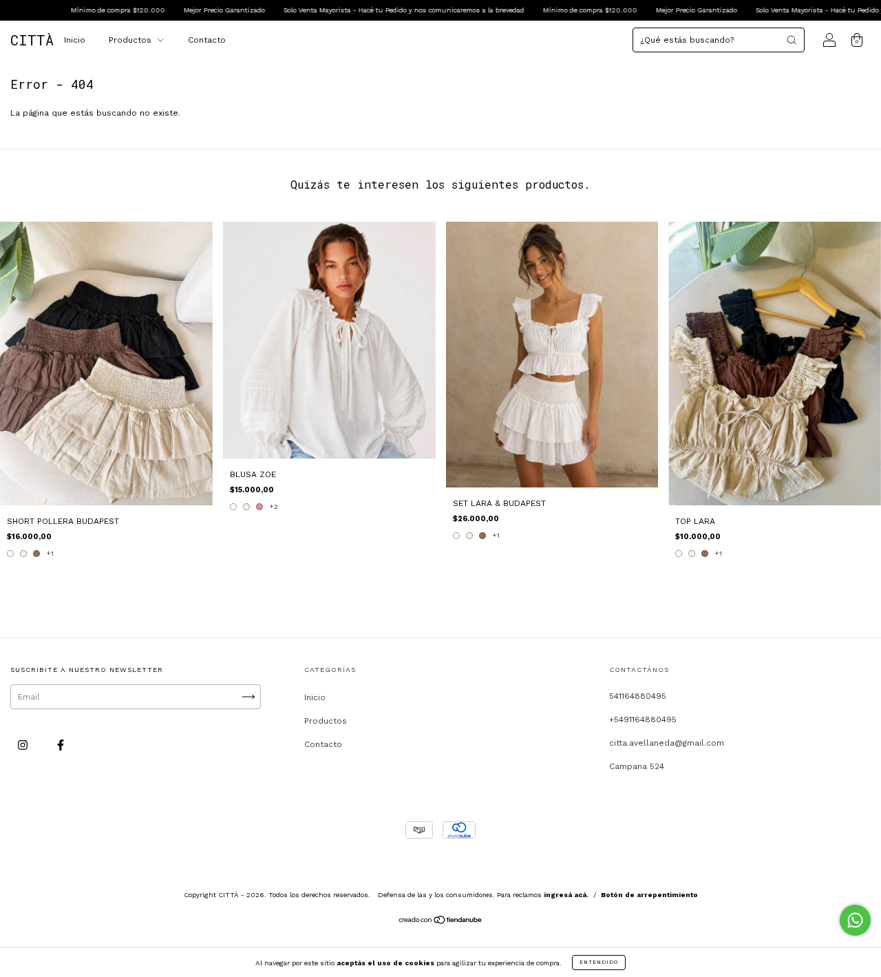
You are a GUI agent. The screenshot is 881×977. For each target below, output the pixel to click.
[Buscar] (791, 40)
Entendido (599, 962)
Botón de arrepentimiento (649, 895)
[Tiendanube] (441, 922)
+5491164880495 (643, 719)
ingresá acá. (566, 895)
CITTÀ (32, 40)
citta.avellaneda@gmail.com (666, 743)
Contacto (207, 40)
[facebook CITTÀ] (60, 745)
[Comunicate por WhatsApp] (855, 920)
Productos (131, 40)
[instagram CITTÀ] (24, 745)
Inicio (74, 40)
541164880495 (637, 696)
